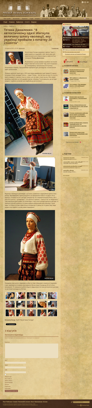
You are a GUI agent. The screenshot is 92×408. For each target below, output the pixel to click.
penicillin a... (70, 171)
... (71, 163)
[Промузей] (7, 18)
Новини (11, 22)
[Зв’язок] (69, 18)
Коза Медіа (83, 62)
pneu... (72, 167)
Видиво (33, 22)
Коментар (7, 342)
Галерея (15, 401)
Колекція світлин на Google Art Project (75, 54)
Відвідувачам (38, 401)
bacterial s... (70, 159)
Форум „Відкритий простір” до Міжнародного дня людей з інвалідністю (79, 106)
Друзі (32, 401)
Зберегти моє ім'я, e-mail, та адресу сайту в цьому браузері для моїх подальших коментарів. (8, 382)
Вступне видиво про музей (72, 52)
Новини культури (72, 93)
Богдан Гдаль (85, 405)
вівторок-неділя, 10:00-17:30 (80, 37)
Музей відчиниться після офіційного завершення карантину (77, 71)
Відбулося (19, 22)
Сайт (6, 369)
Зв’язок (45, 401)
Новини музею (71, 66)
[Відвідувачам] (61, 18)
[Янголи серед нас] (75, 35)
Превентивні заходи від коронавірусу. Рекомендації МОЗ (78, 98)
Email (6, 365)
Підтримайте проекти (24, 401)
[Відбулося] (12, 26)
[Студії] (31, 18)
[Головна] (5, 26)
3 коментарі (55, 48)
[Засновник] (16, 18)
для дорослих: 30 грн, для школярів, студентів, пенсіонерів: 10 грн (79, 41)
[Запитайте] (45, 18)
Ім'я (6, 360)
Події (5, 22)
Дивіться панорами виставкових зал (75, 49)
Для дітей (70, 61)
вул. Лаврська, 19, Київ (78, 44)
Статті (27, 22)
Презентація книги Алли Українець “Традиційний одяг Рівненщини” (79, 134)
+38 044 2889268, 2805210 (79, 46)
